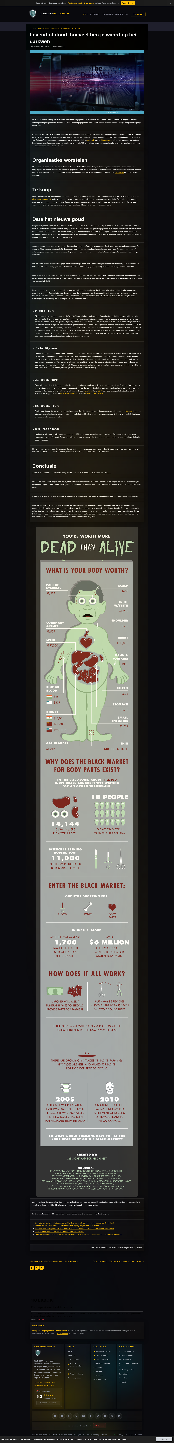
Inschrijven (123, 1374)
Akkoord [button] (164, 1439)
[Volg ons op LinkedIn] (69, 1416)
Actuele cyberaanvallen (76, 1364)
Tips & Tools (98, 1375)
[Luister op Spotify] (119, 1416)
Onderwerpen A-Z (126, 1370)
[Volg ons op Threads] (112, 1416)
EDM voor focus (99, 1379)
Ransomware (106, 140)
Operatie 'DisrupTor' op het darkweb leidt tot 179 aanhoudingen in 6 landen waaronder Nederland (74, 1223)
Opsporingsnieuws (75, 1378)
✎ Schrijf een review (48, 1403)
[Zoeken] (126, 14)
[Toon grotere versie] (87, 862)
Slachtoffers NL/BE (103, 1351)
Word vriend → (127, 3)
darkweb (90, 140)
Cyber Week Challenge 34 (128, 1364)
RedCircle (41, 1319)
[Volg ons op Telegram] (55, 1416)
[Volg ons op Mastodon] (98, 1416)
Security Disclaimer (39, 1435)
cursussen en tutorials (94, 394)
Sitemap (104, 1435)
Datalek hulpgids (126, 1355)
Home (32, 28)
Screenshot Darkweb (101, 1363)
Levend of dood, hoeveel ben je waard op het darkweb (59, 28)
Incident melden (125, 1359)
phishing (88, 391)
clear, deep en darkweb (41, 199)
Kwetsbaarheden (76, 1374)
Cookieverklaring (92, 1435)
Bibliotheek (97, 1371)
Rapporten (97, 1367)
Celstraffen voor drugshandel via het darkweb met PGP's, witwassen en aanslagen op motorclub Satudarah (78, 1234)
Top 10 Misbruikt (102, 1359)
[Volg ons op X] (76, 1416)
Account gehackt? (126, 1351)
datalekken (119, 172)
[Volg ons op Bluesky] (90, 1416)
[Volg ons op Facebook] (105, 1416)
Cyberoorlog (72, 1370)
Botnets (128, 411)
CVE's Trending (102, 1355)
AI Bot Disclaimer (65, 1435)
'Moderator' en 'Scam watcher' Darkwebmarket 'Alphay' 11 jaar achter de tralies (67, 1226)
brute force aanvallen (68, 394)
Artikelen (71, 1355)
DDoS (100, 391)
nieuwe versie (62, 1333)
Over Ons (123, 1378)
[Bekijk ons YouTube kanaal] (62, 1416)
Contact (122, 1382)
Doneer (101, 1426)
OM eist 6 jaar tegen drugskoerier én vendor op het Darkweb (59, 1231)
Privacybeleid (79, 1435)
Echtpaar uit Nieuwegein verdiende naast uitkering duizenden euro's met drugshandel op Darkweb (74, 1228)
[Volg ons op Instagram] (83, 1416)
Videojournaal (73, 1359)
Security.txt (53, 1435)
